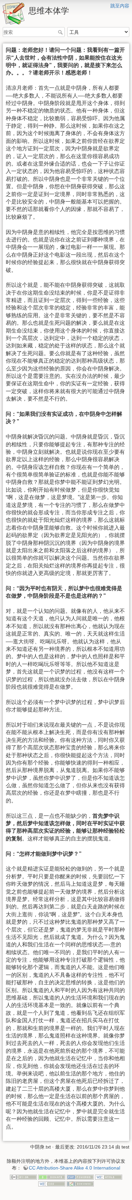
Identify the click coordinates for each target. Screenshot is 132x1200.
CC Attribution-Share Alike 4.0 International (74, 1168)
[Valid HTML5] (108, 1177)
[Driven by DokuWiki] (80, 1183)
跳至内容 (119, 5)
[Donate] (51, 1177)
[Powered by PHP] (80, 1177)
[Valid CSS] (51, 1183)
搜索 (61, 32)
